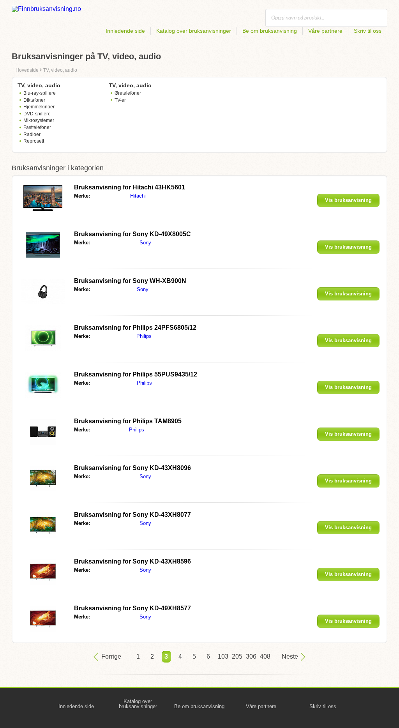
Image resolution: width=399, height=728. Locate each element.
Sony (145, 243)
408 (264, 656)
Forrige (111, 656)
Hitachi (138, 196)
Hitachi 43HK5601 (129, 187)
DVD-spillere (37, 114)
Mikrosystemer (38, 120)
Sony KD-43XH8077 (132, 514)
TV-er (120, 100)
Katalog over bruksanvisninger (193, 31)
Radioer (32, 134)
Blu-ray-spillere (39, 93)
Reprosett (33, 141)
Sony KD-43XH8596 (132, 561)
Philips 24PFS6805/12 (135, 327)
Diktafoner (34, 100)
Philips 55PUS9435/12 (135, 374)
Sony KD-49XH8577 (132, 608)
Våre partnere (325, 31)
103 (222, 656)
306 (250, 656)
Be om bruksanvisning (269, 31)
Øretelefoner (128, 93)
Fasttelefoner (37, 127)
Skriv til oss (367, 31)
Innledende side (125, 31)
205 (236, 656)
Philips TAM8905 (128, 421)
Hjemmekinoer (39, 107)
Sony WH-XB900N (130, 280)
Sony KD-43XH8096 (132, 468)
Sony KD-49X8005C (132, 234)
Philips (144, 336)
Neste (290, 656)
